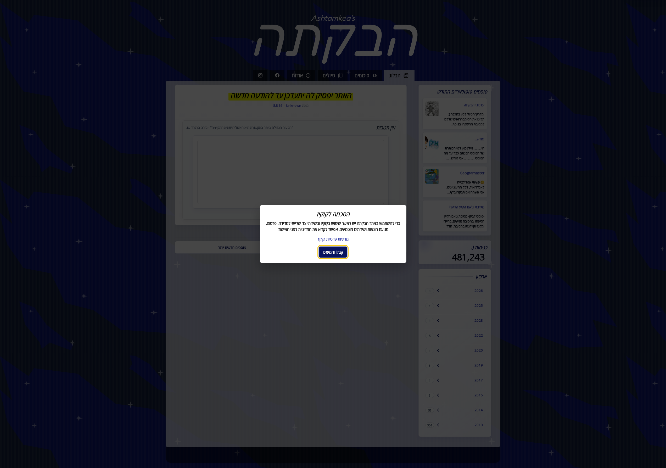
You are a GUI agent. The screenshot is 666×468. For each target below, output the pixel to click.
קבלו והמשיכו (333, 252)
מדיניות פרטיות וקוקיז (333, 239)
